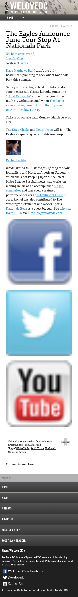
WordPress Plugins (44, 590)
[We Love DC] (41, 8)
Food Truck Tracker (14, 540)
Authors (7, 508)
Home (10, 18)
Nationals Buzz (16, 208)
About (5, 498)
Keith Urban (44, 130)
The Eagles (20, 452)
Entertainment (43, 441)
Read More (17, 564)
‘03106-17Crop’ (14, 58)
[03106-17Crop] (20, 54)
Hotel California (19, 96)
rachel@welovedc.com (46, 213)
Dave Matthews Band (20, 70)
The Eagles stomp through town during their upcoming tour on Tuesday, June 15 (36, 105)
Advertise (7, 519)
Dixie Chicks (20, 130)
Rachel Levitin (16, 160)
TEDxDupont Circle (49, 195)
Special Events (16, 445)
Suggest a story (11, 530)
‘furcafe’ (24, 63)
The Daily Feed (33, 445)
